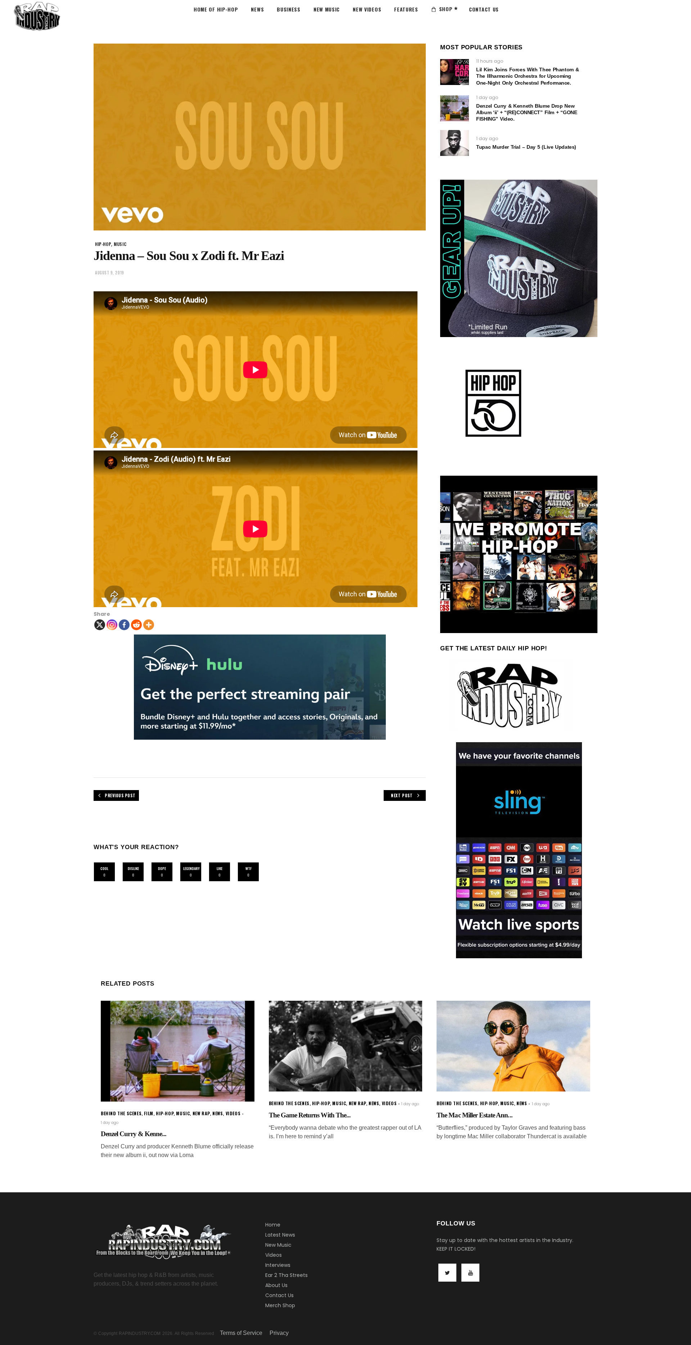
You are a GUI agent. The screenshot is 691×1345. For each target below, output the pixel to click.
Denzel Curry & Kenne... (133, 1134)
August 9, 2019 (109, 272)
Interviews (277, 1265)
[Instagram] (112, 624)
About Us (276, 1285)
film (148, 1113)
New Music (278, 1244)
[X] (99, 624)
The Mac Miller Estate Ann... (474, 1115)
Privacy (279, 1333)
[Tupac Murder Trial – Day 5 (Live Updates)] (454, 143)
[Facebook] (124, 624)
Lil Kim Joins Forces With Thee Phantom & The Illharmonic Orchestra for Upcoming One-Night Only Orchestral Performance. (527, 76)
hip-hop (103, 244)
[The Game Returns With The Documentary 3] (346, 1046)
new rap (201, 1113)
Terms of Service (241, 1333)
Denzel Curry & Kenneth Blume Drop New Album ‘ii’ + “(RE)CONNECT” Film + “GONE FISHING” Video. (526, 112)
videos (233, 1113)
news (217, 1113)
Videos (273, 1255)
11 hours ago (489, 61)
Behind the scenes (121, 1113)
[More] (148, 624)
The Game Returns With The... (310, 1115)
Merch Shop (280, 1305)
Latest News (280, 1234)
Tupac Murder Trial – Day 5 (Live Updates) (526, 147)
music (120, 244)
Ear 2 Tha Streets (286, 1275)
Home (272, 1224)
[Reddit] (136, 624)
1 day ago (487, 97)
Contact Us (279, 1295)
